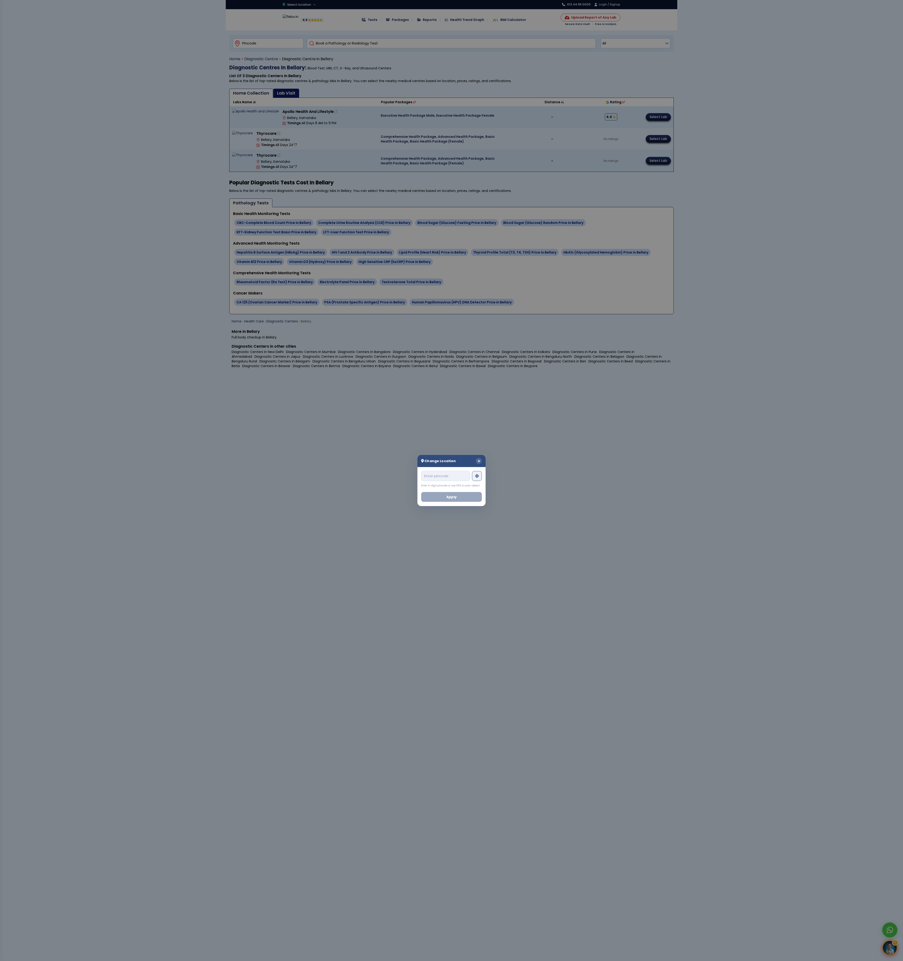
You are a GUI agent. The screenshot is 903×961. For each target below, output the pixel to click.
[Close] (479, 461)
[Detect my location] (477, 476)
